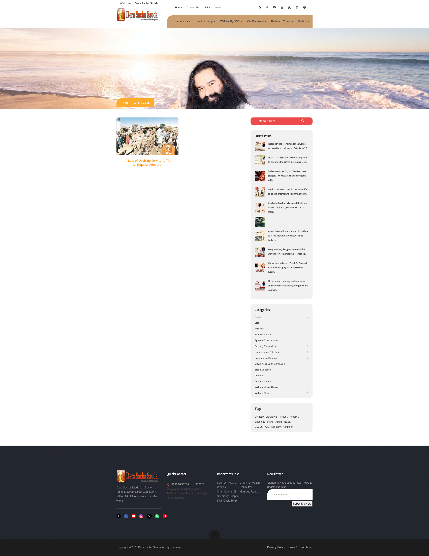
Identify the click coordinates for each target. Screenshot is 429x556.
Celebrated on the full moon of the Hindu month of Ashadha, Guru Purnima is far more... (287, 207)
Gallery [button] (302, 21)
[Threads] (149, 516)
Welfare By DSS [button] (230, 21)
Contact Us (193, 7)
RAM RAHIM (275, 421)
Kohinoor (288, 426)
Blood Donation (263, 369)
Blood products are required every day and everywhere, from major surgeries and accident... (288, 285)
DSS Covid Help (227, 500)
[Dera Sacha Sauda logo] (137, 475)
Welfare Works (262, 393)
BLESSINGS (262, 426)
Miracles (259, 328)
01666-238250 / (181, 484)
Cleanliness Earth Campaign (270, 363)
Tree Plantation (263, 334)
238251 (200, 484)
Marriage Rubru (249, 491)
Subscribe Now (302, 503)
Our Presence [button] (255, 21)
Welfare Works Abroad (267, 387)
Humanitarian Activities (267, 352)
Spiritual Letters (212, 7)
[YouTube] (134, 516)
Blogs (258, 322)
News (258, 317)
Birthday (259, 416)
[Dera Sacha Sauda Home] (137, 14)
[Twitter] (118, 516)
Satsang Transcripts (265, 346)
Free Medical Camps (266, 358)
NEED (288, 421)
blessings (260, 421)
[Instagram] (141, 516)
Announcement (263, 381)
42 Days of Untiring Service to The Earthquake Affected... (147, 163)
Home (178, 7)
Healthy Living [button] (204, 21)
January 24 (272, 416)
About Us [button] (182, 21)
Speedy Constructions (266, 340)
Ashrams (259, 375)
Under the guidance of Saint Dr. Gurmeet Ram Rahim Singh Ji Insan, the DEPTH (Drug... (287, 267)
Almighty (276, 426)
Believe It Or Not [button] (281, 21)
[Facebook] (126, 516)
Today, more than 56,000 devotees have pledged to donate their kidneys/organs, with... (287, 175)
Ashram (293, 416)
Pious (283, 416)
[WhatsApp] (157, 516)
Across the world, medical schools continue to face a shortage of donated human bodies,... (288, 235)
